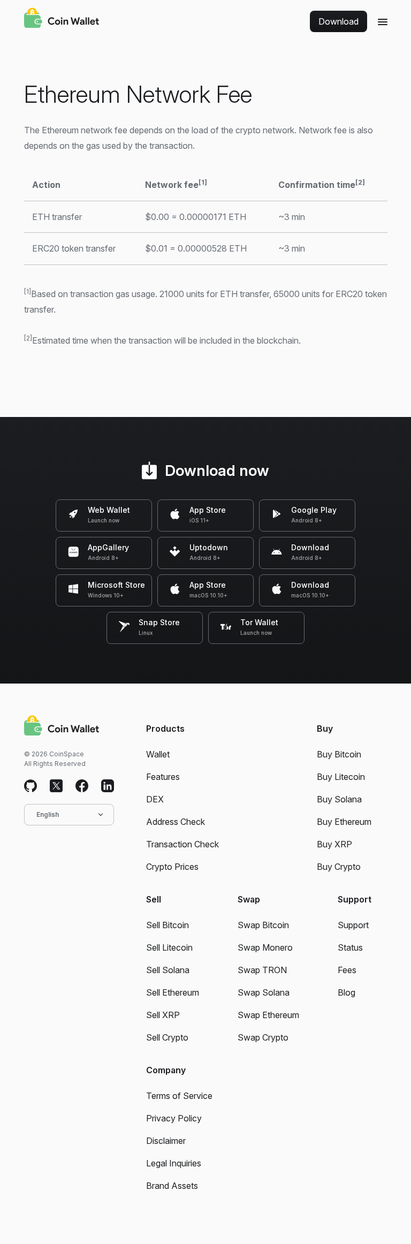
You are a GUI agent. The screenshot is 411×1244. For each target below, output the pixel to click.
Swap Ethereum (268, 1015)
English (47, 814)
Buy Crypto (339, 866)
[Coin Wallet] (61, 19)
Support (353, 925)
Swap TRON (262, 970)
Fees (347, 970)
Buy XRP (334, 844)
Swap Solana (264, 992)
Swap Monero (265, 947)
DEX (155, 799)
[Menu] (382, 21)
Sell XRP (163, 1015)
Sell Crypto (167, 1037)
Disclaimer (166, 1140)
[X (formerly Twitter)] (56, 786)
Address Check (175, 821)
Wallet (158, 754)
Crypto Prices (172, 866)
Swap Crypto (263, 1037)
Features (163, 776)
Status (350, 947)
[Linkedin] (107, 786)
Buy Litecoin (341, 776)
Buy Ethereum (344, 821)
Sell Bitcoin (167, 925)
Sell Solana (167, 970)
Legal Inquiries (173, 1163)
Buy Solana (339, 799)
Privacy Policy (174, 1118)
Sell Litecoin (169, 947)
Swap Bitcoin (263, 925)
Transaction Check (182, 844)
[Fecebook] (81, 786)
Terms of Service (179, 1095)
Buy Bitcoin (339, 754)
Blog (346, 992)
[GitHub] (30, 786)
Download (338, 21)
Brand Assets (172, 1185)
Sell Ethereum (172, 992)
